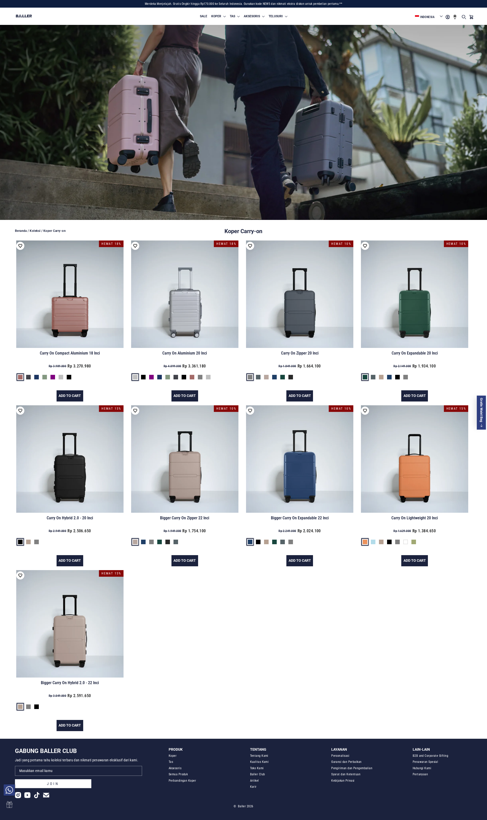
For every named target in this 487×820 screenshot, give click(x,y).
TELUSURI (276, 16)
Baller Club (257, 774)
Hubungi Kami (422, 768)
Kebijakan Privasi (343, 780)
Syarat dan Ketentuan (345, 774)
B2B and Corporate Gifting (430, 756)
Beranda (21, 231)
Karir (253, 787)
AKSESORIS (252, 16)
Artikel (254, 780)
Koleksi (35, 231)
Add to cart (70, 396)
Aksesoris (175, 768)
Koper (173, 756)
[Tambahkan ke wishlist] (20, 246)
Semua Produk (178, 774)
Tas (171, 762)
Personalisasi (340, 756)
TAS (233, 16)
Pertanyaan (420, 774)
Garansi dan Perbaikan (346, 762)
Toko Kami (257, 768)
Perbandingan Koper (182, 780)
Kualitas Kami (259, 762)
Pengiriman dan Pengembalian (351, 768)
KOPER (216, 16)
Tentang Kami (259, 756)
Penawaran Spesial (425, 762)
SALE (203, 16)
